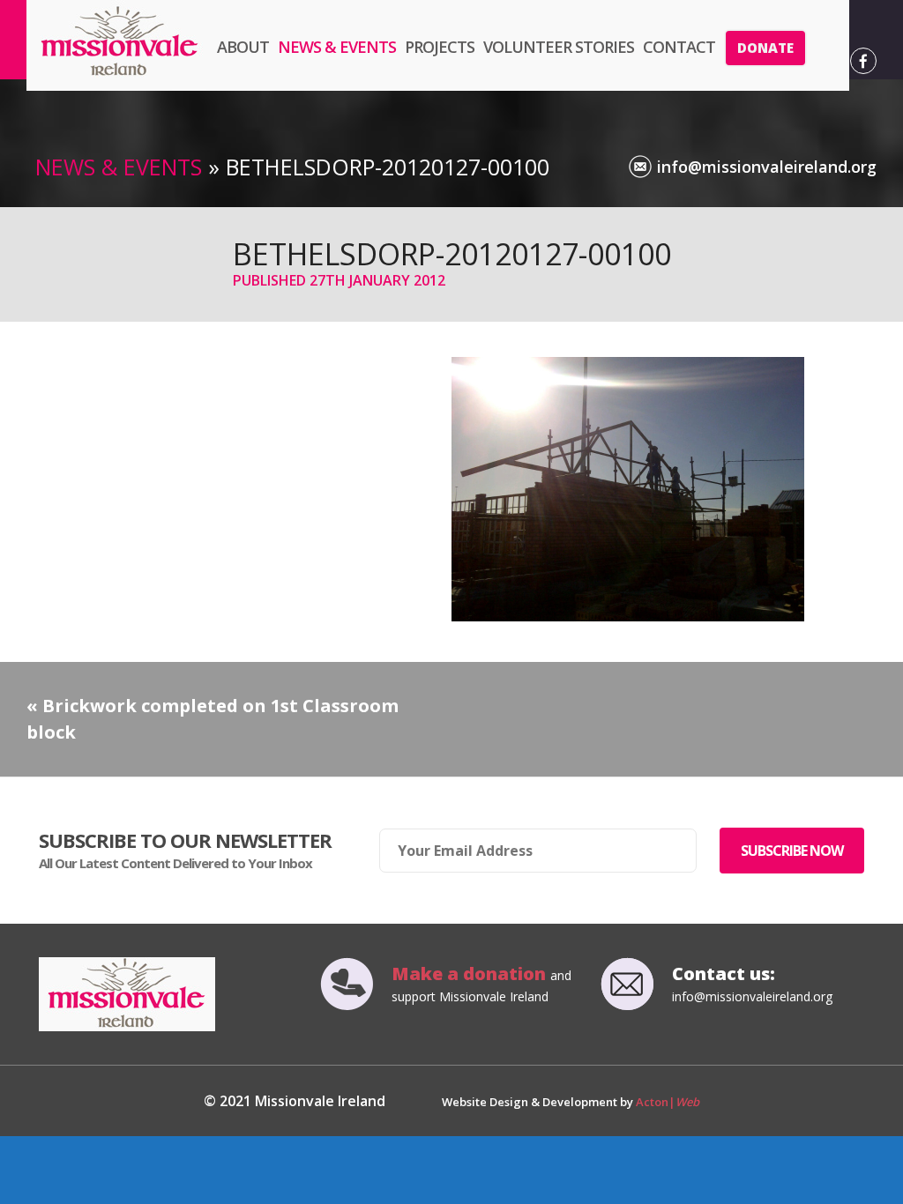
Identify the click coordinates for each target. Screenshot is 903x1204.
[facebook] (863, 61)
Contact (679, 46)
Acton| (667, 1102)
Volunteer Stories (558, 46)
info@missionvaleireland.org (767, 166)
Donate (765, 47)
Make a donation (471, 973)
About (243, 46)
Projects (439, 46)
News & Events (337, 46)
